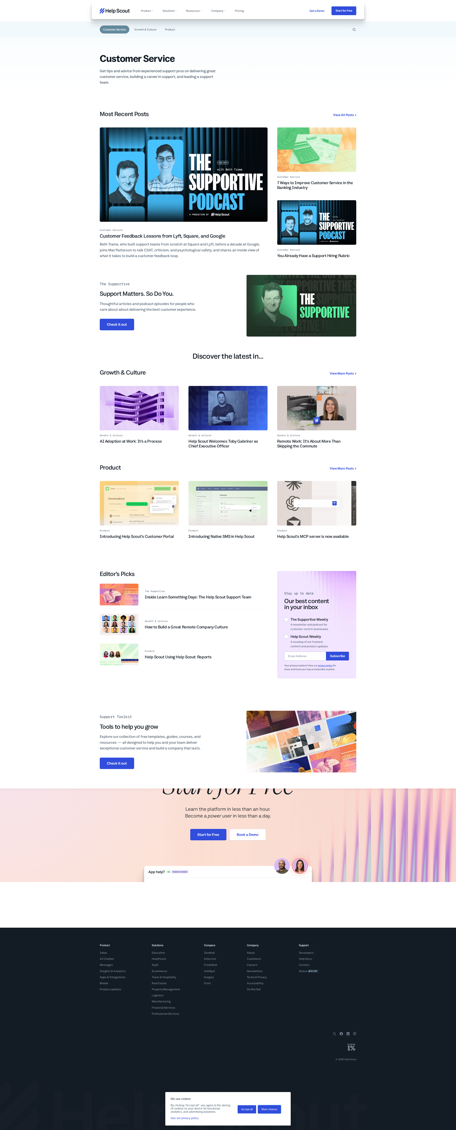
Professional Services (165, 1014)
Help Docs (305, 959)
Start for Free (344, 10)
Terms (251, 977)
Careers (252, 965)
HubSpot (209, 971)
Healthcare (159, 959)
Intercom (210, 959)
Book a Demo (247, 834)
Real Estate (159, 983)
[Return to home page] (115, 11)
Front (207, 983)
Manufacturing (161, 1001)
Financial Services (163, 1007)
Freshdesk (210, 965)
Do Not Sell (254, 989)
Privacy (262, 977)
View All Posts (343, 115)
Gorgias (209, 977)
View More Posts (342, 373)
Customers (254, 959)
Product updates (110, 989)
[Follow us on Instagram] (354, 1034)
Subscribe (337, 656)
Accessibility (255, 983)
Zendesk (209, 953)
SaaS (155, 965)
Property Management (166, 989)
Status (308, 971)
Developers (306, 953)
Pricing (239, 11)
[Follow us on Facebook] (341, 1034)
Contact (304, 965)
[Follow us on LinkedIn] (348, 1034)
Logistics (158, 995)
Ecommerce (159, 971)
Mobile (104, 983)
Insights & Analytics (113, 971)
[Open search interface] (354, 29)
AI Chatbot (107, 959)
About (251, 953)
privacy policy (325, 665)
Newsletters (255, 971)
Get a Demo (317, 11)
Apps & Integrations (112, 977)
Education (158, 953)
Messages (106, 965)
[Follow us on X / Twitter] (334, 1034)
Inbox (103, 953)
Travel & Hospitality (164, 977)
